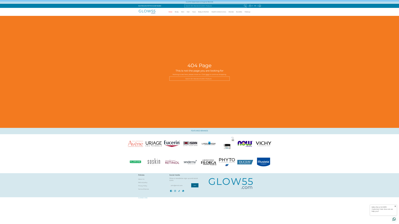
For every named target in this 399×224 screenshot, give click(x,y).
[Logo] (245, 143)
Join (194, 185)
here (207, 74)
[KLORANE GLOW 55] (135, 162)
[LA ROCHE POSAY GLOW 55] (208, 143)
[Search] (245, 5)
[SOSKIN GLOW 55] (153, 162)
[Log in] (260, 6)
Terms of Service (143, 189)
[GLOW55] (147, 12)
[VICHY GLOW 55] (263, 143)
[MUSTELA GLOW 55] (263, 162)
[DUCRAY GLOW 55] (245, 162)
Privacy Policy (142, 186)
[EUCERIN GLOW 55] (172, 143)
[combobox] (214, 5)
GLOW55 (140, 198)
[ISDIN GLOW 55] (190, 143)
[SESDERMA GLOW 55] (190, 162)
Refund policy (142, 182)
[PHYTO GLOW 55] (227, 162)
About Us (141, 179)
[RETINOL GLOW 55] (172, 162)
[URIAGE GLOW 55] (153, 143)
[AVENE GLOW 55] (135, 143)
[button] (171, 190)
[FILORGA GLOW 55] (208, 162)
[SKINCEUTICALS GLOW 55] (227, 143)
